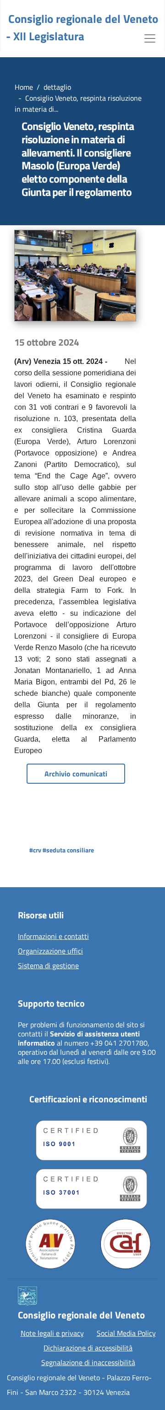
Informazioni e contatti (53, 937)
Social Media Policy (126, 1333)
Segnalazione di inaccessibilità (88, 1362)
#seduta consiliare (68, 850)
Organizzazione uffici (50, 951)
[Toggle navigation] (150, 37)
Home (24, 86)
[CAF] (126, 1243)
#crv (35, 850)
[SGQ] (88, 1138)
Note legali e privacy (52, 1333)
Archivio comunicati (75, 773)
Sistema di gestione (48, 966)
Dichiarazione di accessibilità (88, 1347)
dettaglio (57, 86)
